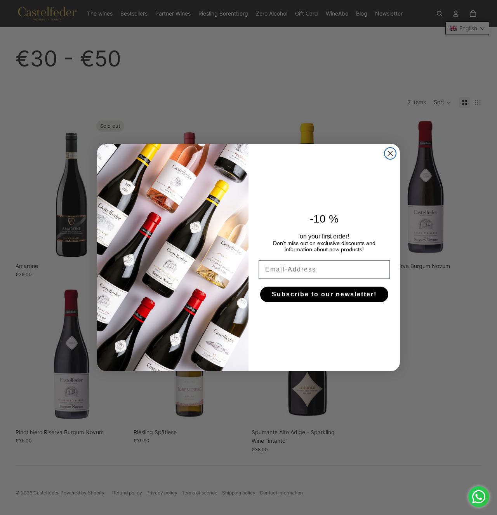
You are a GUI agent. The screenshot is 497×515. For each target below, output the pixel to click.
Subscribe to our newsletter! (324, 294)
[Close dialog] (390, 153)
